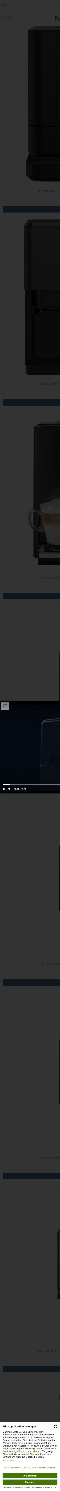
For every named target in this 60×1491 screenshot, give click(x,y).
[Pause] (4, 789)
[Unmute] (10, 789)
